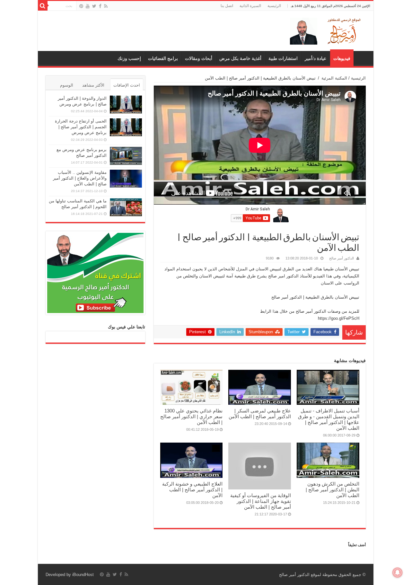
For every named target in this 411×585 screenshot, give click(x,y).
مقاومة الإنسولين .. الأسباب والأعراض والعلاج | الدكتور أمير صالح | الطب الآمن (80, 178)
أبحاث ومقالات (198, 58)
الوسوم (66, 85)
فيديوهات (341, 58)
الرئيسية (274, 6)
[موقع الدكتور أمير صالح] (326, 30)
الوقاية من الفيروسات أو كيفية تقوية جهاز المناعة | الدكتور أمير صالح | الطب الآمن (260, 501)
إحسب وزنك (129, 58)
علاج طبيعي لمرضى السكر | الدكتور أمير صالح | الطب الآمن (260, 413)
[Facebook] (100, 6)
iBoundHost (83, 574)
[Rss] (105, 6)
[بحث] (43, 6)
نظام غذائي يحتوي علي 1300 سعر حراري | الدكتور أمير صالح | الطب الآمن (191, 416)
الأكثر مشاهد (93, 85)
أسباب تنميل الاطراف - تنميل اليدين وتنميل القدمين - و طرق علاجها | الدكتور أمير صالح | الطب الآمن (328, 419)
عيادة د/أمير (315, 58)
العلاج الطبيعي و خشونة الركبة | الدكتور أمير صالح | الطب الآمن (192, 489)
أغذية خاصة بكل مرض (240, 58)
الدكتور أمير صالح (341, 258)
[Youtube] (87, 6)
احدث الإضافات (126, 85)
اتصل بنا (227, 6)
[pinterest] (81, 6)
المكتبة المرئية (334, 78)
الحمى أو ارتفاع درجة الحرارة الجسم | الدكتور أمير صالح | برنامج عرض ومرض (81, 127)
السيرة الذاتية (250, 6)
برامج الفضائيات (163, 58)
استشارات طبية (283, 58)
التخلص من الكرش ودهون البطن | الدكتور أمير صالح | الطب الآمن (332, 489)
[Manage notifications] (397, 572)
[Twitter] (94, 6)
